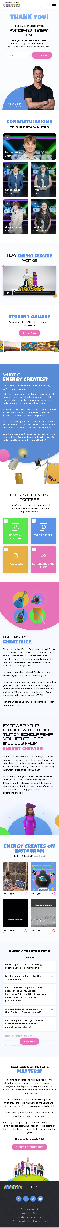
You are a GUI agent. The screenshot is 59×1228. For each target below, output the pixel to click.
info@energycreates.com (15, 675)
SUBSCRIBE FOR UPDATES (29, 1147)
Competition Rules (29, 1213)
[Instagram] (19, 1199)
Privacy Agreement (29, 1209)
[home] (11, 4)
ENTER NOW (29, 332)
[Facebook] (26, 1199)
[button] (45, 4)
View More (29, 1041)
